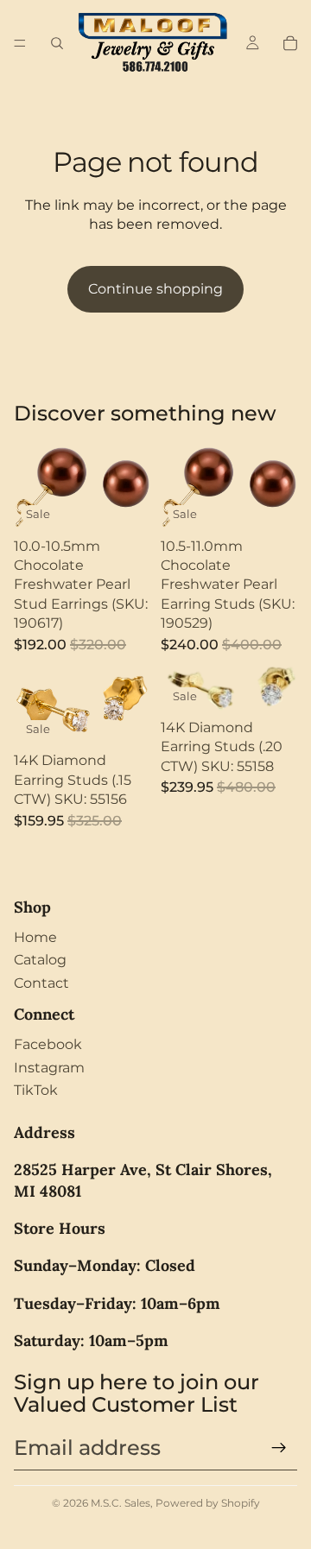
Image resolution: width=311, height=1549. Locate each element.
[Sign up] (279, 1448)
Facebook (48, 1044)
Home (35, 937)
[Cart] (290, 43)
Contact (41, 983)
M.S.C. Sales (120, 1502)
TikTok (36, 1090)
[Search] (57, 43)
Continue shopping (155, 289)
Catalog (40, 960)
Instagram (49, 1067)
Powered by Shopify (208, 1502)
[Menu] (20, 43)
